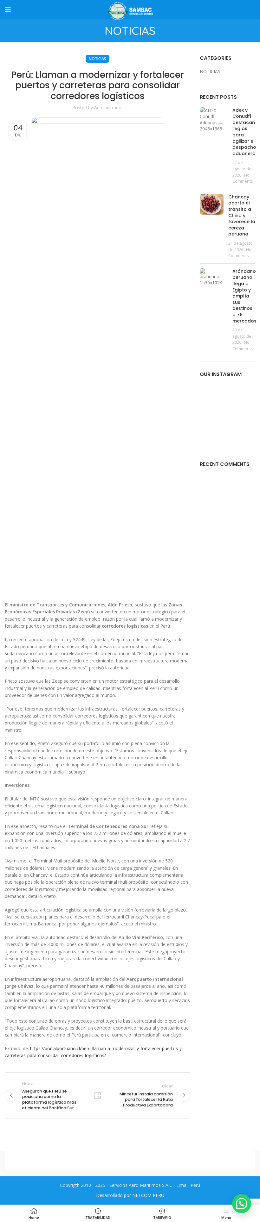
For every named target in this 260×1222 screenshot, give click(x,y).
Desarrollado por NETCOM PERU (130, 1195)
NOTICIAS (97, 58)
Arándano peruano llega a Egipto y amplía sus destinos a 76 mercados (244, 296)
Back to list (97, 1095)
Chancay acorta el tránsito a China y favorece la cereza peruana (241, 215)
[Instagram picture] (208, 392)
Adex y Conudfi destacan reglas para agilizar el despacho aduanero (244, 132)
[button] (241, 1203)
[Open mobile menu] (8, 9)
